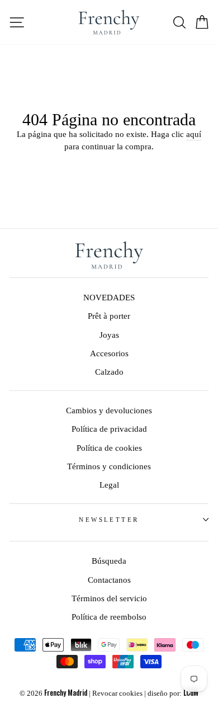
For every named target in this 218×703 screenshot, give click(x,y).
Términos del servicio (109, 598)
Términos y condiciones (109, 466)
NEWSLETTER (109, 519)
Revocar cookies (117, 693)
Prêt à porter (109, 315)
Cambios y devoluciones (109, 410)
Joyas (109, 334)
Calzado (109, 371)
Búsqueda (109, 560)
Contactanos (109, 579)
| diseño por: (171, 693)
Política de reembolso (109, 616)
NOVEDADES (109, 297)
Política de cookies (109, 447)
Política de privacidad (109, 428)
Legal (109, 484)
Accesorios (109, 353)
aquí (193, 134)
